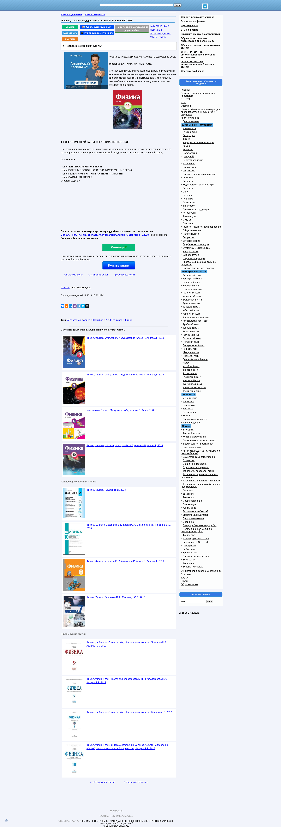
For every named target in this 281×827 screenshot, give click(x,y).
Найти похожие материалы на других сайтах (132, 28)
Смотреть (70, 39)
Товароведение (191, 422)
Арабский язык (191, 324)
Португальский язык (193, 345)
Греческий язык (191, 335)
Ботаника (188, 181)
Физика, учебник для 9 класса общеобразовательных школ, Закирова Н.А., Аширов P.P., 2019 (126, 644)
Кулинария (188, 563)
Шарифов (97, 320)
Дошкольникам (191, 121)
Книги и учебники (190, 118)
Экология (188, 223)
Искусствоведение (193, 160)
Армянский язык (191, 303)
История (187, 195)
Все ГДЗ (185, 99)
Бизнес (186, 415)
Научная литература (194, 258)
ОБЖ (185, 191)
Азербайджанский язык (195, 321)
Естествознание (191, 241)
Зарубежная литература (196, 244)
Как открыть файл (159, 26)
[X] (87, 306)
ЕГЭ (183, 102)
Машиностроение (192, 501)
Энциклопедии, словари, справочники (201, 571)
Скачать (70, 27)
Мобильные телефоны (195, 464)
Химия (186, 146)
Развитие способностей (195, 511)
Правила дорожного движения (199, 174)
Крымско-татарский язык (196, 317)
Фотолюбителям (191, 433)
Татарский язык (191, 306)
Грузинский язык (192, 377)
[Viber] (75, 306)
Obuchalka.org (68, 821)
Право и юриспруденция (196, 209)
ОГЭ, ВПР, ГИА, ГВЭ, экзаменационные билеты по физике (198, 64)
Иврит (186, 363)
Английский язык (192, 275)
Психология (189, 202)
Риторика (188, 188)
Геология (188, 490)
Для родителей (191, 255)
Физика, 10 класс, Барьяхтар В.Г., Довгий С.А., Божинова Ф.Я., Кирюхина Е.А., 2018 (128, 527)
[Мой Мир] (70, 306)
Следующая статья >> (136, 782)
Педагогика (189, 170)
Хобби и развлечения (194, 436)
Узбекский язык (191, 310)
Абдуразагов (74, 320)
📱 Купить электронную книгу (97, 33)
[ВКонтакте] (62, 306)
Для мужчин (189, 545)
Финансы (188, 408)
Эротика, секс (190, 552)
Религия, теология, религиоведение (202, 227)
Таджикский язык (192, 391)
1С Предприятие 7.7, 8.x (196, 538)
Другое (185, 577)
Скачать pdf (118, 247)
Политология (190, 153)
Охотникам (189, 460)
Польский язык (191, 342)
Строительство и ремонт (196, 467)
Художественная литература (198, 184)
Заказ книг (188, 494)
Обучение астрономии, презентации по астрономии (197, 39)
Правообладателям (124, 274)
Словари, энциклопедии (196, 556)
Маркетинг (188, 401)
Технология (189, 163)
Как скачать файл (73, 274)
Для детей (188, 156)
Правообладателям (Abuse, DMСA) (160, 35)
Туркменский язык (192, 384)
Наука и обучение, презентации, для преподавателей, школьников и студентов (200, 112)
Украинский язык (192, 296)
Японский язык (191, 356)
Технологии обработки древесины (201, 480)
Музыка (187, 220)
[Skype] (83, 306)
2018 (108, 320)
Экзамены (186, 106)
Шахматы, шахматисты (195, 515)
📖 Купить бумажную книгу (96, 27)
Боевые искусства (193, 566)
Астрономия (189, 213)
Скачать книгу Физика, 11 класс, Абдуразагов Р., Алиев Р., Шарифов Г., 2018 (105, 235)
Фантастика (189, 535)
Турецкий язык (190, 328)
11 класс (117, 320)
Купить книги (118, 265)
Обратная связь (189, 584)
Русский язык (190, 132)
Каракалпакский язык (194, 387)
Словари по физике (192, 71)
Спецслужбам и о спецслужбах (199, 525)
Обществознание (192, 230)
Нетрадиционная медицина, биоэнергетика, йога (197, 530)
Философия (189, 205)
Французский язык (192, 278)
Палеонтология (191, 234)
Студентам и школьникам (196, 248)
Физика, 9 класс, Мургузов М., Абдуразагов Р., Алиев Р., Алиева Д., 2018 (125, 338)
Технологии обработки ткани (198, 471)
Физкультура (189, 216)
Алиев (86, 320)
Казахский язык (191, 331)
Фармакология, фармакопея (198, 443)
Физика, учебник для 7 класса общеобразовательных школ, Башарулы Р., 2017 (129, 712)
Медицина (188, 522)
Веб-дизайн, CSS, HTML (196, 542)
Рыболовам (189, 549)
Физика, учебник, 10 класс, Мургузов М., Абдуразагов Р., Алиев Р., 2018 (124, 445)
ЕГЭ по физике (189, 30)
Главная (185, 90)
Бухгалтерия (189, 412)
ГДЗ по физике (189, 25)
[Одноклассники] (66, 306)
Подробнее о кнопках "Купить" (84, 46)
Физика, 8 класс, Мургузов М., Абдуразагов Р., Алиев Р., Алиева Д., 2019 (125, 561)
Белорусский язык (192, 299)
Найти (184, 581)
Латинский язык (191, 292)
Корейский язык (191, 314)
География (189, 237)
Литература (189, 135)
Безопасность (190, 559)
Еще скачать (70, 33)
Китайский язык (191, 366)
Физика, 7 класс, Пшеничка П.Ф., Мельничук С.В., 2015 (115, 597)
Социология (189, 167)
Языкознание (190, 373)
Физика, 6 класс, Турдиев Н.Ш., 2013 (106, 490)
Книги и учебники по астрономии (200, 34)
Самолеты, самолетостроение (199, 457)
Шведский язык (191, 352)
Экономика (189, 405)
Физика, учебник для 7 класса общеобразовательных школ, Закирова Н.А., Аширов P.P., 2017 (126, 681)
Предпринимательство (195, 419)
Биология (188, 149)
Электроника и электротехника (199, 440)
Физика (186, 139)
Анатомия (188, 177)
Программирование (193, 518)
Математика (189, 128)
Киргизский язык (191, 380)
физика (128, 320)
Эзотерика (188, 429)
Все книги (186, 574)
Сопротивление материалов (197, 17)
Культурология (190, 251)
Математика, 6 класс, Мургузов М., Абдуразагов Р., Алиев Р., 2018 (121, 410)
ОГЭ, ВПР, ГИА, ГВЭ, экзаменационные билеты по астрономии (198, 55)
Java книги (188, 497)
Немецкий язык (191, 285)
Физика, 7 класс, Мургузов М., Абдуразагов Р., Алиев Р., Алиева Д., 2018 (125, 374)
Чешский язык (190, 349)
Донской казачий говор (195, 359)
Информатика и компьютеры (198, 142)
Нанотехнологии (192, 447)
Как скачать (156, 30)
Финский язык (190, 370)
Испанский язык (191, 282)
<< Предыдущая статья (102, 782)
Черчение (188, 198)
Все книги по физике (193, 21)
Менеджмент (190, 398)
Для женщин (189, 504)
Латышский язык (192, 338)
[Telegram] (79, 306)
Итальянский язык (192, 289)
